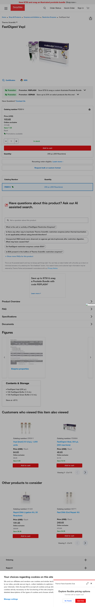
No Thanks (68, 601)
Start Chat (80, 601)
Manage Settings (11, 599)
